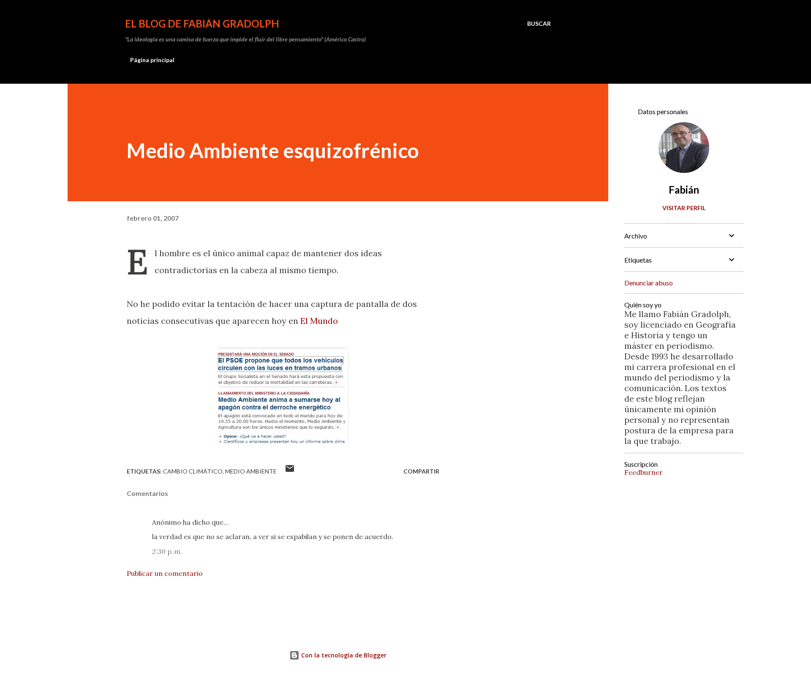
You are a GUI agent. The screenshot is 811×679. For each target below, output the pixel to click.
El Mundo (319, 320)
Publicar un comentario (165, 573)
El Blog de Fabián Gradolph (202, 23)
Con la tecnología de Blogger (342, 655)
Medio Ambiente (251, 471)
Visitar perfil (683, 207)
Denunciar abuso (648, 283)
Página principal (152, 59)
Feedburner (643, 472)
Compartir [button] (421, 471)
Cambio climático (193, 471)
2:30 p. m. (167, 551)
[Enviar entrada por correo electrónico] (290, 471)
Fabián (684, 189)
